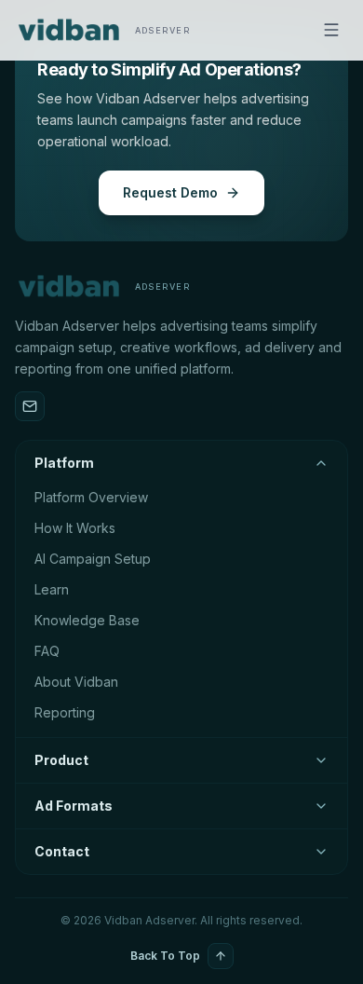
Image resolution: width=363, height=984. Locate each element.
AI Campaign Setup (92, 559)
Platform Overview (91, 497)
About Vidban (76, 682)
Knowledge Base (87, 620)
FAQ (47, 651)
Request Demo (170, 192)
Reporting (64, 712)
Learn (51, 589)
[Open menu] (331, 30)
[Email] (30, 406)
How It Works (74, 528)
